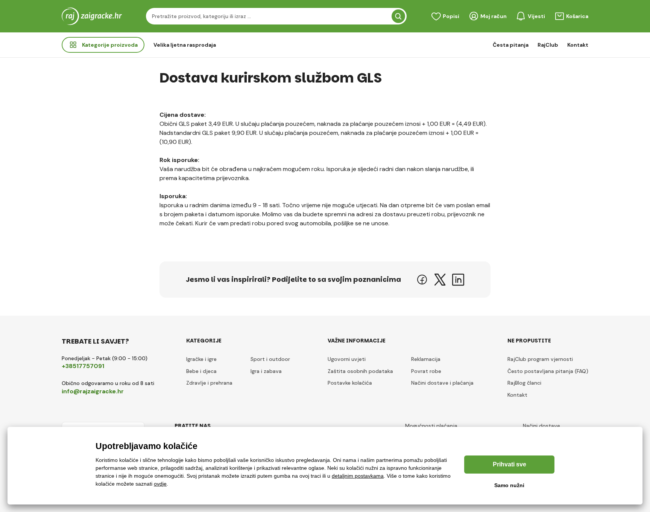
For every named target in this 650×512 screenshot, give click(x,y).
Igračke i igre (201, 359)
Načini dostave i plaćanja (442, 382)
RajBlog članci (524, 382)
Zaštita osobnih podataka (360, 371)
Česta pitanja (511, 44)
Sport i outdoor (270, 359)
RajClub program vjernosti (540, 359)
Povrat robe (426, 371)
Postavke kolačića (350, 382)
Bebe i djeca (201, 371)
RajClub (548, 44)
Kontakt (577, 44)
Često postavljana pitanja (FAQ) (547, 371)
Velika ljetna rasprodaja (184, 44)
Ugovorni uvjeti (347, 359)
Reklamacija (425, 359)
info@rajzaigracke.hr (93, 391)
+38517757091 (83, 366)
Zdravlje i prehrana (209, 382)
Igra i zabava (266, 371)
